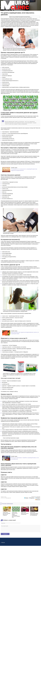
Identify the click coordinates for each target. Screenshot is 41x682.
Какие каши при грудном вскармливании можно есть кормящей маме (34, 514)
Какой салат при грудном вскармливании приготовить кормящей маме (16, 515)
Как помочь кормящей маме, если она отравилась (6, 514)
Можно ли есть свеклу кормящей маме (24, 514)
